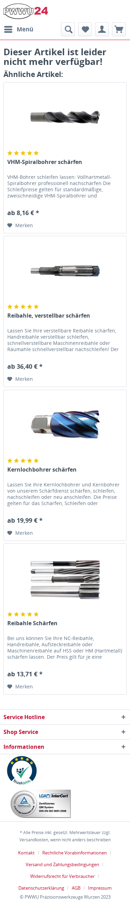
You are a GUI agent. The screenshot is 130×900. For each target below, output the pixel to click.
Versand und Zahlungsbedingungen (62, 864)
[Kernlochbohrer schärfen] (65, 425)
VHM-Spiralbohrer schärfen (44, 162)
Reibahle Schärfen (32, 623)
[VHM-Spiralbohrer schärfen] (65, 117)
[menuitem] (18, 29)
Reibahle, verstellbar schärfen (48, 315)
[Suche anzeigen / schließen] (68, 29)
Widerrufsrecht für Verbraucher (62, 876)
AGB (76, 888)
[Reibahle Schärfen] (65, 578)
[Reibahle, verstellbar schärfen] (65, 271)
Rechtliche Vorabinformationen (74, 853)
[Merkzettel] (85, 29)
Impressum (100, 888)
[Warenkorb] (119, 29)
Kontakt (26, 853)
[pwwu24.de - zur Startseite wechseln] (25, 11)
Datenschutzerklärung (41, 888)
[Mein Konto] (102, 29)
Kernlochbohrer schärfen (42, 469)
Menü (25, 29)
